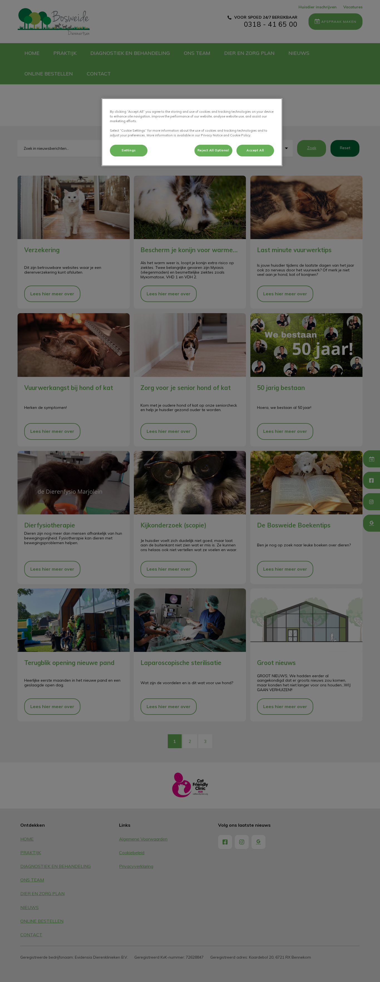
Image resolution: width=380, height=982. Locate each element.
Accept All (255, 150)
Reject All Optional (213, 150)
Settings (129, 150)
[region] (192, 132)
